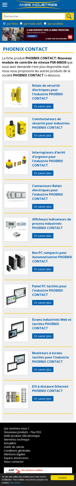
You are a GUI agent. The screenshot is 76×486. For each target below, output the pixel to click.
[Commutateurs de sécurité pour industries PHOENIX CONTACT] (16, 140)
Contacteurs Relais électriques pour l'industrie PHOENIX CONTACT (47, 192)
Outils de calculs (14, 447)
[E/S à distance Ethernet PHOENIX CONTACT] (16, 407)
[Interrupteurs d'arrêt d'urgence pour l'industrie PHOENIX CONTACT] (16, 173)
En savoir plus (42, 106)
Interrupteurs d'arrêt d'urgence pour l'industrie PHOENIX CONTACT (48, 158)
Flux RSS (35, 432)
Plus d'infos (15, 482)
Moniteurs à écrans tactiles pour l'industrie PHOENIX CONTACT (50, 357)
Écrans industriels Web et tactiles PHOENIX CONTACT (52, 323)
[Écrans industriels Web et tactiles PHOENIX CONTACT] (16, 340)
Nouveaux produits (16, 432)
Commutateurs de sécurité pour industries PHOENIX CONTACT (51, 123)
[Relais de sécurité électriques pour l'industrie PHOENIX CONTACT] (16, 106)
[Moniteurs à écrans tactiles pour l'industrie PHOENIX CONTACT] (16, 374)
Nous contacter (14, 461)
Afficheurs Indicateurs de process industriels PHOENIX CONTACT (51, 223)
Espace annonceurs (16, 458)
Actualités (10, 443)
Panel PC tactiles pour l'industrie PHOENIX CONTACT (49, 290)
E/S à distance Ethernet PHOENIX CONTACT (50, 388)
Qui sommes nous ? (16, 428)
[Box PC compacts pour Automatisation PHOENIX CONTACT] (16, 274)
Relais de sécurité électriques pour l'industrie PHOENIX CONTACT (47, 92)
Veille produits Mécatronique (22, 436)
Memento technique (16, 439)
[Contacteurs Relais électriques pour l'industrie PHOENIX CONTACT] (16, 207)
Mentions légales (14, 454)
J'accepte (62, 477)
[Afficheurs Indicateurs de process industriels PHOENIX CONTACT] (16, 240)
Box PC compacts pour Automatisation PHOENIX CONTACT (52, 257)
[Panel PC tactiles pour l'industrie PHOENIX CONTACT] (16, 307)
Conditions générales (17, 450)
